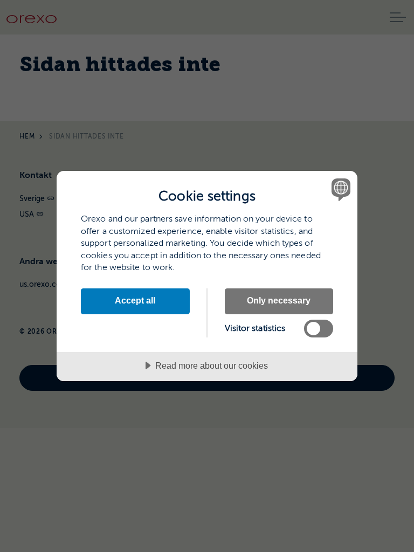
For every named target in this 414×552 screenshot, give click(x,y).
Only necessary (278, 300)
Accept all (135, 300)
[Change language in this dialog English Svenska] (339, 189)
